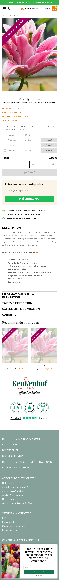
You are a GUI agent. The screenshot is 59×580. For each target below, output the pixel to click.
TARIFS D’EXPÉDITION (17, 303)
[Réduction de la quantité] (33, 164)
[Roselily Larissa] (15, 345)
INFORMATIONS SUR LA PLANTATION (18, 296)
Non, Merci (39, 575)
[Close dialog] (55, 546)
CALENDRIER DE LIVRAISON (21, 309)
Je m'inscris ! (39, 572)
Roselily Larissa (15, 366)
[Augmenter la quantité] (53, 164)
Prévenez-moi (29, 198)
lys (37, 252)
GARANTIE (9, 314)
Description (11, 227)
